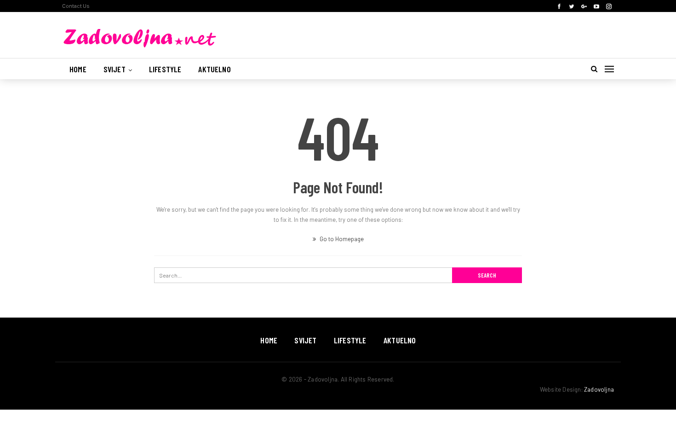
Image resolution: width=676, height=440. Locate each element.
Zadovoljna (599, 389)
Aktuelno (214, 69)
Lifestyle (165, 69)
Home (77, 69)
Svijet (114, 69)
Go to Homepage (341, 239)
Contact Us (76, 5)
